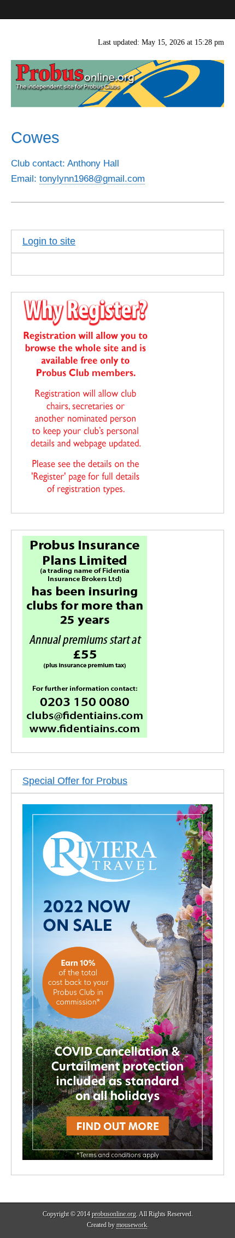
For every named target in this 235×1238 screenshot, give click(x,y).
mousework (131, 1225)
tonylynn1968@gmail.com (92, 179)
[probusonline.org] (117, 63)
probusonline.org (114, 1214)
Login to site (48, 241)
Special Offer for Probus (74, 780)
